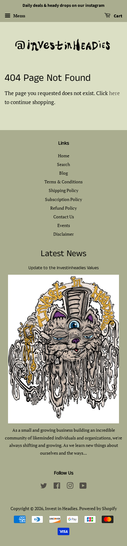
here (114, 93)
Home (63, 156)
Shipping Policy (63, 190)
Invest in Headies (61, 508)
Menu (18, 16)
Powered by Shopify (98, 508)
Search (63, 164)
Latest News (63, 254)
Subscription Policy (63, 199)
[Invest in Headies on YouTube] (83, 487)
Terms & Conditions (63, 182)
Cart (117, 16)
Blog (63, 173)
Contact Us (63, 217)
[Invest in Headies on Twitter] (43, 487)
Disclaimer (63, 234)
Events (63, 225)
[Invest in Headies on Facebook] (56, 487)
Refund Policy (63, 208)
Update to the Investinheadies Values (63, 268)
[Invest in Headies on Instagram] (70, 487)
